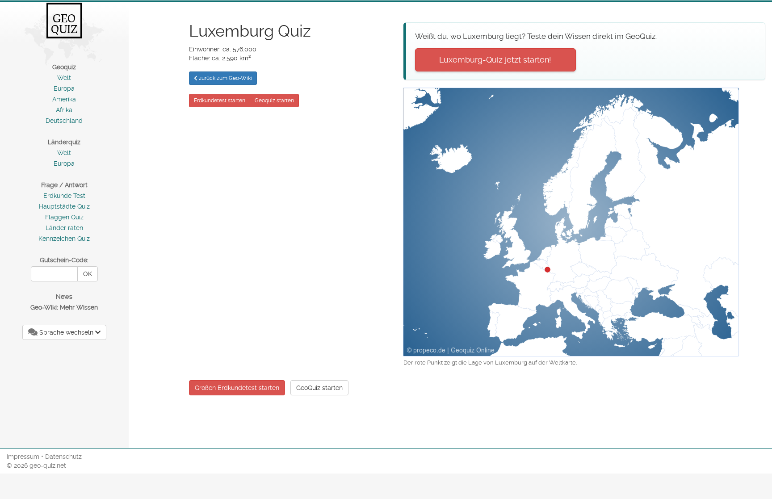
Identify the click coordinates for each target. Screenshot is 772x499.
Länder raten (64, 227)
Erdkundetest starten (219, 100)
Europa (64, 88)
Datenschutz (63, 456)
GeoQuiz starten (319, 387)
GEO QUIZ (64, 24)
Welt (64, 77)
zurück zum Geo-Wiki (224, 78)
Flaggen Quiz (64, 217)
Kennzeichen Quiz (64, 238)
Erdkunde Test (64, 195)
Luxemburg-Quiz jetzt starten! (495, 59)
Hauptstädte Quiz (64, 206)
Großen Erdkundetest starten (237, 387)
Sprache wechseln (66, 332)
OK (87, 273)
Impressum (23, 456)
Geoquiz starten (274, 100)
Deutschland (64, 120)
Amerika (64, 99)
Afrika (64, 109)
